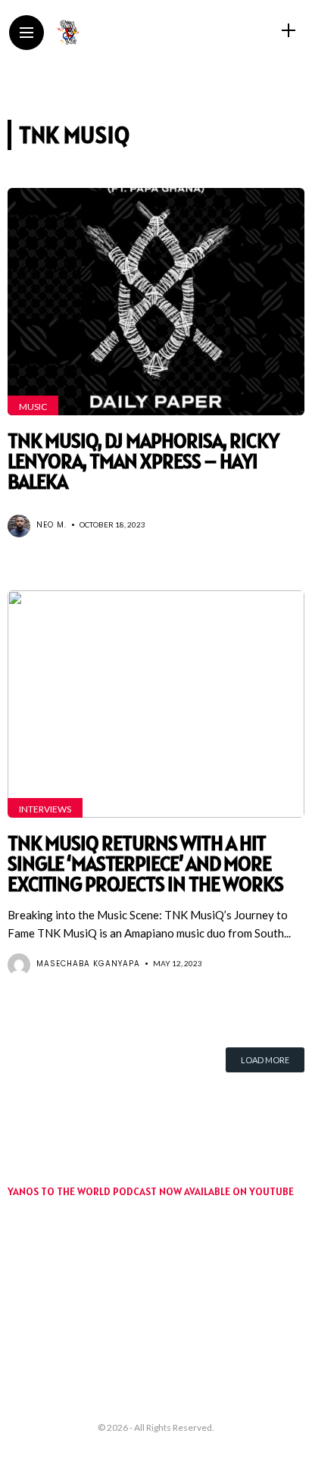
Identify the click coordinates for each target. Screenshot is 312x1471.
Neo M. (51, 524)
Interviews (45, 809)
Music (33, 406)
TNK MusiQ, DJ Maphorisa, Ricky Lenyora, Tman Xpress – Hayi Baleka (143, 461)
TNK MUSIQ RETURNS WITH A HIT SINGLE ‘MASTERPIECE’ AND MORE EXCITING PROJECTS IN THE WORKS (145, 863)
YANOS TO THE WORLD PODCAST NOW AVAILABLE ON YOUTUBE (151, 1191)
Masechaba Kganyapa (88, 963)
